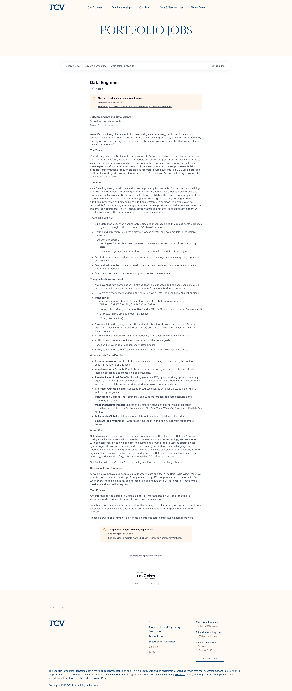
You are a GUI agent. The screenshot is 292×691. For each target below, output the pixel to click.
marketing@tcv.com (207, 626)
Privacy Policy (156, 636)
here (176, 384)
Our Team (145, 7)
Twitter (152, 652)
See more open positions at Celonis (146, 555)
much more (106, 384)
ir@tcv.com (202, 646)
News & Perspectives (171, 7)
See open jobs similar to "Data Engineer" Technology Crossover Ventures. (135, 106)
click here (180, 674)
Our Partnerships (122, 7)
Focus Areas (198, 7)
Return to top (56, 607)
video (181, 462)
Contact (153, 622)
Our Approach (95, 7)
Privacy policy (139, 583)
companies (95, 65)
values (175, 404)
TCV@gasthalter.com (207, 636)
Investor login (210, 658)
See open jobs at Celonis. (110, 102)
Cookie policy (153, 583)
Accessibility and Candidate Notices (140, 499)
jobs (73, 65)
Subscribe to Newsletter (162, 641)
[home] (57, 7)
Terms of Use (76, 678)
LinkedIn (153, 646)
